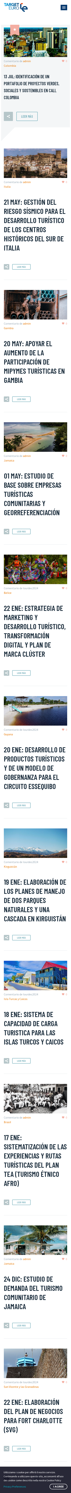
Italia (7, 186)
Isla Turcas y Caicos (15, 999)
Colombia (10, 65)
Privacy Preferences (15, 1486)
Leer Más (27, 116)
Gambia (8, 328)
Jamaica (9, 460)
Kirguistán (10, 866)
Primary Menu (64, 7)
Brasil (7, 1122)
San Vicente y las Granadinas (21, 1387)
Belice (7, 593)
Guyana (8, 734)
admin (27, 61)
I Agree (58, 1486)
